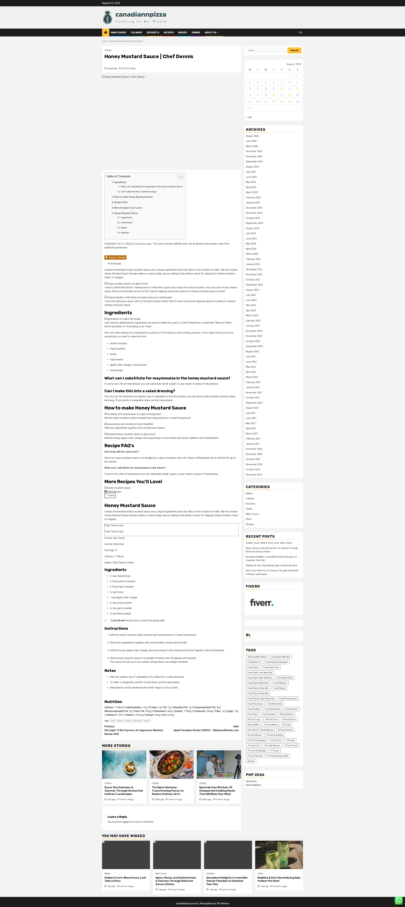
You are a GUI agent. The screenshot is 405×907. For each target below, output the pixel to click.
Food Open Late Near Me (260, 672)
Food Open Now (285, 678)
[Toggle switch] (107, 620)
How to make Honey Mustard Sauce (133, 197)
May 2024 (251, 243)
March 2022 (252, 377)
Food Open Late (271, 667)
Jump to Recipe (117, 257)
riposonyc (251, 781)
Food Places (279, 688)
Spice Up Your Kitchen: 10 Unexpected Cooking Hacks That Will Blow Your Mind (217, 791)
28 (281, 101)
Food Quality (254, 709)
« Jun (249, 117)
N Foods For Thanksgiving (260, 730)
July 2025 (251, 172)
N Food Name (271, 725)
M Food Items (286, 714)
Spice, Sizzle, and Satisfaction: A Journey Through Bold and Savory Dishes (176, 881)
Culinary (136, 32)
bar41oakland (253, 785)
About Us (210, 32)
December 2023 (254, 269)
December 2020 (254, 449)
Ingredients (120, 182)
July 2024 (251, 233)
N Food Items (289, 719)
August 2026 (252, 136)
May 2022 (251, 367)
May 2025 (251, 182)
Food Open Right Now (258, 683)
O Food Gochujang (257, 740)
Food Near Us (254, 662)
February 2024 (253, 259)
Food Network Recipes (277, 662)
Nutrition (125, 232)
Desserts (153, 32)
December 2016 (254, 474)
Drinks (196, 32)
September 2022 (254, 346)
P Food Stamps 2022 (278, 756)
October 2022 (253, 341)
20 (273, 95)
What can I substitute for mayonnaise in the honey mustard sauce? (152, 186)
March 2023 (252, 315)
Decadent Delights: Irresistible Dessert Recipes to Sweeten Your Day (226, 881)
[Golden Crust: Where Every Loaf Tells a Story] (126, 855)
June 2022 (251, 361)
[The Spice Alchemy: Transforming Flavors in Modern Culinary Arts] (172, 764)
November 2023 (254, 274)
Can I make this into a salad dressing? (138, 191)
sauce (146, 721)
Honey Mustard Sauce (126, 213)
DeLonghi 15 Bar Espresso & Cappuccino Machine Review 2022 (133, 730)
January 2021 (253, 444)
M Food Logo (254, 719)
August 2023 (252, 290)
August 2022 (252, 351)
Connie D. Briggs (128, 68)
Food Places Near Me (258, 693)
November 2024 (254, 213)
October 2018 (253, 469)
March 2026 (252, 146)
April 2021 (251, 428)
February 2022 (253, 382)
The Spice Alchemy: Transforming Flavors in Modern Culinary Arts (168, 791)
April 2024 (251, 249)
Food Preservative (288, 698)
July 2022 (251, 356)
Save (111, 495)
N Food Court (271, 719)
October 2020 (253, 459)
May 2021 (251, 423)
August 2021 (252, 408)
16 (297, 88)
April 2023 (251, 310)
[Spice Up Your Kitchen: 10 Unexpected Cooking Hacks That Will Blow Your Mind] (219, 764)
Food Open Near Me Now (260, 678)
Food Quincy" (291, 709)
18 (257, 95)
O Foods (290, 740)
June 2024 (251, 238)
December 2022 (254, 331)
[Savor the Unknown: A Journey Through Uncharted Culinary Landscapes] (124, 764)
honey (128, 721)
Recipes (169, 32)
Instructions (126, 222)
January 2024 (253, 264)
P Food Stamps (255, 756)
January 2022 (253, 387)
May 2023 (251, 305)
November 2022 (254, 336)
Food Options (280, 683)
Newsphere (206, 903)
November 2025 (254, 156)
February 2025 (253, 197)
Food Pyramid (275, 704)
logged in (127, 821)
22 (289, 95)
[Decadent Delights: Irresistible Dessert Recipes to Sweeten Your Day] (228, 855)
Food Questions (272, 709)
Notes (124, 227)
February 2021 (253, 438)
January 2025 (253, 202)
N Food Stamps (285, 730)
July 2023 (251, 295)
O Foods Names (272, 745)
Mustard (137, 721)
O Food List (276, 740)
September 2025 (254, 161)
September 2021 (254, 403)
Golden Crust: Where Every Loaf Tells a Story (269, 543)
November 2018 (254, 464)
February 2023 (253, 320)
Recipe (251, 761)
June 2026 (251, 141)
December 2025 (254, 151)
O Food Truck (291, 745)
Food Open (253, 667)
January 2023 (253, 325)
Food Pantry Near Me (258, 688)
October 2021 (253, 397)
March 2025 (252, 192)
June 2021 (251, 418)
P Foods (275, 751)
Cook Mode (118, 620)
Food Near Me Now (280, 657)
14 (281, 88)
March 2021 (252, 433)
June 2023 (251, 300)
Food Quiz (253, 714)
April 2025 (251, 187)
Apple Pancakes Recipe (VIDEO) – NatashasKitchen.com (206, 728)
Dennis (120, 721)
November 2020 (254, 454)
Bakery (182, 32)
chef (113, 721)
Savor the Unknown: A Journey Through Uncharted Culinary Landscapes (123, 791)
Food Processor (255, 704)
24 (250, 101)
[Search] (301, 32)
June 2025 (251, 177)
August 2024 (252, 228)
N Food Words (254, 735)
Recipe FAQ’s (121, 202)
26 (265, 101)
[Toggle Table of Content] (179, 177)
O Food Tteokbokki (257, 751)
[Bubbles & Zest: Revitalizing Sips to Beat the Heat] (279, 855)
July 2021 (251, 413)
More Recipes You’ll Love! (128, 208)
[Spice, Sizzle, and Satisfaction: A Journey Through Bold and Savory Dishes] (177, 855)
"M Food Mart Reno (257, 657)
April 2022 (251, 372)
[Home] (105, 32)
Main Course (118, 32)
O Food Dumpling (274, 735)
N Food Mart (254, 725)
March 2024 (252, 254)
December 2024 (254, 208)
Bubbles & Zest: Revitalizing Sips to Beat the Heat (271, 565)
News (249, 519)
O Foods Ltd (253, 745)
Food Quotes (268, 714)
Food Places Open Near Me (261, 698)
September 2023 (254, 284)
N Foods (287, 725)
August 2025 (252, 166)
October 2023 (253, 279)
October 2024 (253, 218)
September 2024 (254, 223)
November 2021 (254, 392)
